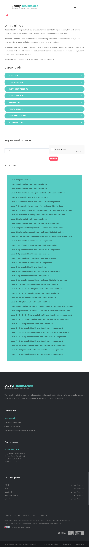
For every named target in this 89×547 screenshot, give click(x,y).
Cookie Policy (79, 544)
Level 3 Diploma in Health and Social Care (29, 188)
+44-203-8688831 (14, 422)
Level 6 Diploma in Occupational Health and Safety (33, 258)
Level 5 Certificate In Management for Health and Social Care (38, 215)
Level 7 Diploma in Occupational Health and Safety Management (39, 280)
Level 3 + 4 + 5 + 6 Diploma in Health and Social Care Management (40, 319)
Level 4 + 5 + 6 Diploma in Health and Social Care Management (38, 337)
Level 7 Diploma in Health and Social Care (29, 267)
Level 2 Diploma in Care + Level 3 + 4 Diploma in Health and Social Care (42, 306)
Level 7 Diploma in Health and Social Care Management (35, 271)
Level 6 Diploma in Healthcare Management (30, 254)
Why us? (26, 515)
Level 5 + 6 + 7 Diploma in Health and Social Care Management (38, 345)
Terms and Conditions (50, 544)
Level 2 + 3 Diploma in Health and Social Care (30, 302)
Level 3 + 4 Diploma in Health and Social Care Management (37, 328)
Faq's (34, 515)
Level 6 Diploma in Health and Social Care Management (35, 250)
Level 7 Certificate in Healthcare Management (31, 263)
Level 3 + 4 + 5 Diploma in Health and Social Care (32, 324)
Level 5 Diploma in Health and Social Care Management (35, 223)
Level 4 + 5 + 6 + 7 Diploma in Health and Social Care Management (40, 332)
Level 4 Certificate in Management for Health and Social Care (38, 193)
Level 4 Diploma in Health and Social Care (29, 197)
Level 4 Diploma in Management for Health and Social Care (37, 206)
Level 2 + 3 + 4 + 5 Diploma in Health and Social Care (33, 297)
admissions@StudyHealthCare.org (20, 430)
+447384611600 (13, 426)
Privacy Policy (67, 544)
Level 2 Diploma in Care (21, 180)
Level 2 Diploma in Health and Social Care (29, 184)
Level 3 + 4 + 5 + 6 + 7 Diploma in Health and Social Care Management (41, 315)
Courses (17, 515)
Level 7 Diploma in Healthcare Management (30, 276)
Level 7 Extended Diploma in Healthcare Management (35, 284)
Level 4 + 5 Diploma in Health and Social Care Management (37, 341)
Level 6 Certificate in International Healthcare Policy (34, 245)
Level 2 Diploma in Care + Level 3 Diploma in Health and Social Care (40, 311)
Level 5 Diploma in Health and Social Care (29, 219)
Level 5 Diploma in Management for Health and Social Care (37, 228)
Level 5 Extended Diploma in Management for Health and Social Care (41, 236)
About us (8, 515)
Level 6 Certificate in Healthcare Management (31, 241)
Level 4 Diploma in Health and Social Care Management (35, 202)
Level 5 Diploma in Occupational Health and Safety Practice (37, 232)
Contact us (43, 515)
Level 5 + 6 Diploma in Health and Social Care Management (37, 350)
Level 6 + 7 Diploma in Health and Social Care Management (37, 354)
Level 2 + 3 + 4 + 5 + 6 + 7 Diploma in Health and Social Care (36, 289)
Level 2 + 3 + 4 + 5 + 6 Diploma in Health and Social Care (35, 293)
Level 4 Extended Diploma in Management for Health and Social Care (41, 210)
